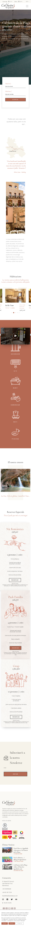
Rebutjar (12, 923)
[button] (27, 6)
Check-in (8, 84)
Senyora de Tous (11, 305)
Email (5, 767)
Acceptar (4, 923)
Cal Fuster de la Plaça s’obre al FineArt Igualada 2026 (20, 867)
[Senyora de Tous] (15, 296)
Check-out (8, 91)
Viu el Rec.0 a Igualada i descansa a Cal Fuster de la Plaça (21, 850)
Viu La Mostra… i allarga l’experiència (20, 859)
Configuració (19, 923)
